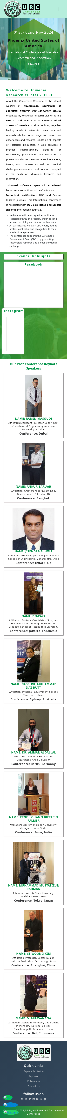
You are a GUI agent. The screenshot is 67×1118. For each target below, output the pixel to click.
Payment (34, 1076)
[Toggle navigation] (61, 9)
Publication (33, 1081)
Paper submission (34, 1071)
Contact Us (33, 1086)
